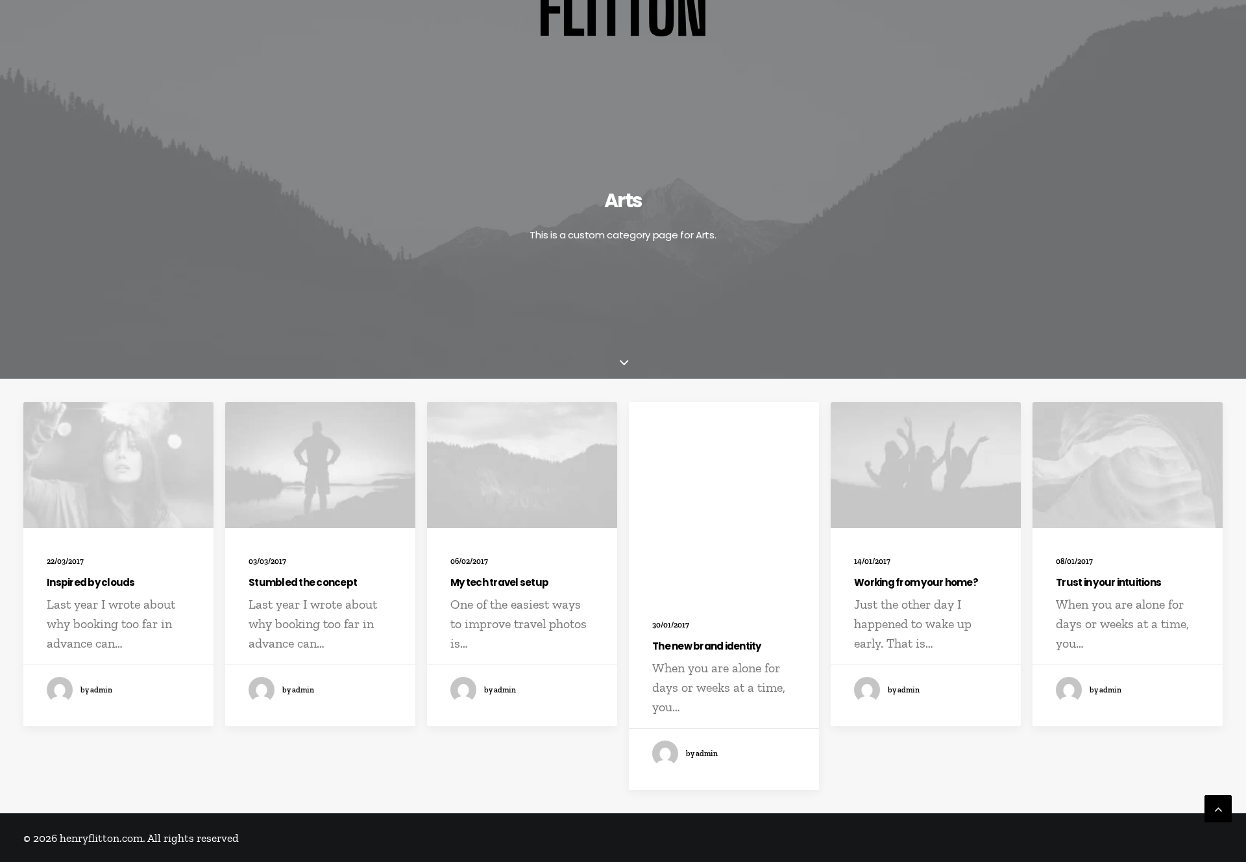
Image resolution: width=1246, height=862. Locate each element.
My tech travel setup (499, 582)
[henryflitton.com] (623, 27)
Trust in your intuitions (1108, 582)
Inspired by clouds (91, 582)
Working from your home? (916, 582)
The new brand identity (706, 646)
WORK (41, 27)
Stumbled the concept (303, 582)
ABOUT (1204, 27)
